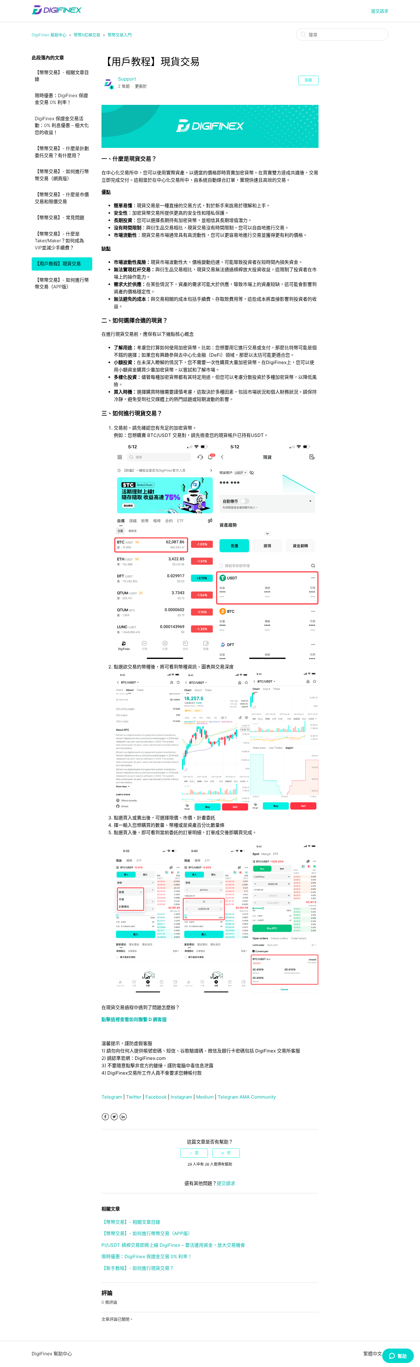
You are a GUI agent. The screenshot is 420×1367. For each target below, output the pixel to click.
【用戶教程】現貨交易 (58, 264)
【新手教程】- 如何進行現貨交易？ (137, 1268)
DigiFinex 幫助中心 (49, 34)
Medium (205, 1097)
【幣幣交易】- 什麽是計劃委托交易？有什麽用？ (62, 151)
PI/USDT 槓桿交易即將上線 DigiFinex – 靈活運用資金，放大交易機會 (173, 1245)
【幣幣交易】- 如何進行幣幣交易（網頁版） (62, 174)
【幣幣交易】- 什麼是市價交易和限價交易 (62, 198)
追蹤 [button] (308, 80)
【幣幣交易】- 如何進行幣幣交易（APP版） (62, 283)
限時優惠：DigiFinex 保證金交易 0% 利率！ (61, 99)
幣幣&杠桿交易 (87, 34)
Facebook (156, 1097)
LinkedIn (123, 1117)
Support (127, 79)
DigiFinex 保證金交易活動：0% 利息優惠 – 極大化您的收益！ (62, 125)
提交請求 (379, 11)
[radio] (194, 1153)
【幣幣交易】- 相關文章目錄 (62, 75)
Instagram (181, 1097)
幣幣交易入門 (120, 34)
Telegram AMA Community (247, 1097)
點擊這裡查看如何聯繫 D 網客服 (134, 1019)
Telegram (111, 1097)
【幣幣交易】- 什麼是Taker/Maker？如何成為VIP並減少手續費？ (59, 241)
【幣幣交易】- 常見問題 (59, 217)
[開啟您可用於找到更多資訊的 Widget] (398, 1356)
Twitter (133, 1097)
